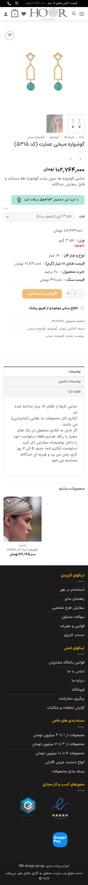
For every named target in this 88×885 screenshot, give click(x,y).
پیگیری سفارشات (71, 698)
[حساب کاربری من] (6, 14)
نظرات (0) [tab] (74, 391)
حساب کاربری (74, 635)
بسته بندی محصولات (68, 771)
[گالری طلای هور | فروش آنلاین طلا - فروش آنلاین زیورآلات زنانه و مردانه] (49, 13)
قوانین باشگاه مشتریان (66, 662)
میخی (49, 336)
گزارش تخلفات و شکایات (65, 708)
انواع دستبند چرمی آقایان (64, 762)
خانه (81, 137)
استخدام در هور (72, 590)
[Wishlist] (23, 14)
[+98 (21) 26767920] (8, 3)
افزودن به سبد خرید (42, 293)
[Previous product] (70, 159)
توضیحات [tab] (74, 371)
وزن (81, 216)
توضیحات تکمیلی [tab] (69, 381)
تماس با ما (75, 671)
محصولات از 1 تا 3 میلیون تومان (58, 735)
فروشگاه (69, 137)
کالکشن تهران (67, 328)
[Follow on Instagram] (16, 3)
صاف (6, 208)
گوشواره (54, 137)
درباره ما (78, 680)
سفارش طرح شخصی (68, 608)
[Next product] (80, 159)
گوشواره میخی (36, 137)
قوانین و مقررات (72, 626)
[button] (81, 13)
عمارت (69, 336)
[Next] (8, 70)
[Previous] (77, 70)
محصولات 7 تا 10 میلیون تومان (60, 753)
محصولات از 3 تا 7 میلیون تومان (58, 744)
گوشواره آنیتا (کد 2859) (22, 550)
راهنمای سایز (74, 599)
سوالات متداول (73, 617)
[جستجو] (73, 13)
